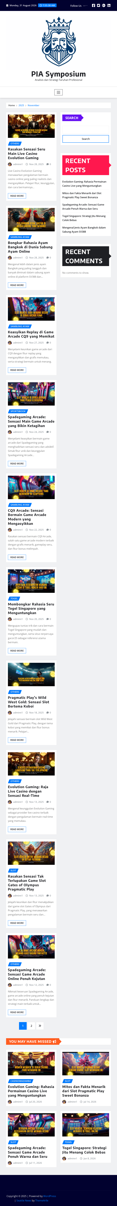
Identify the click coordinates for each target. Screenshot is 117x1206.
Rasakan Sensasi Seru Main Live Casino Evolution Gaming (26, 153)
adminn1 (18, 164)
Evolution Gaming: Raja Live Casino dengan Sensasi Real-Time (28, 791)
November (33, 105)
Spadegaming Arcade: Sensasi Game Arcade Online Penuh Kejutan (27, 974)
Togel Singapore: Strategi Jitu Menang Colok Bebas (84, 1150)
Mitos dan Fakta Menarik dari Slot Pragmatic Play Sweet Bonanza (84, 1090)
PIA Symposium (58, 73)
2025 (21, 105)
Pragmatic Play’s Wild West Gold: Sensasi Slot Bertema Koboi (28, 701)
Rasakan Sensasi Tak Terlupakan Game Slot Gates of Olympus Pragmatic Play (27, 882)
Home (11, 105)
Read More (17, 195)
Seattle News (23, 1200)
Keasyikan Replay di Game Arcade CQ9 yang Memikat (31, 334)
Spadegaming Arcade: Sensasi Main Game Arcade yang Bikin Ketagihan (31, 421)
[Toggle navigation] (58, 92)
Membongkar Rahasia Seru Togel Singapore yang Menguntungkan (31, 608)
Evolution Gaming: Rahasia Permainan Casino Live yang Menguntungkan (31, 1090)
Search (71, 117)
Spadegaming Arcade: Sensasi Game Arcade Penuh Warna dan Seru (27, 1152)
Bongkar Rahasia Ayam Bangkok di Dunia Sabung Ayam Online (30, 247)
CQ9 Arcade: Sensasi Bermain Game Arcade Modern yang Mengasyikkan (27, 517)
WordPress (49, 1196)
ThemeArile (41, 1200)
